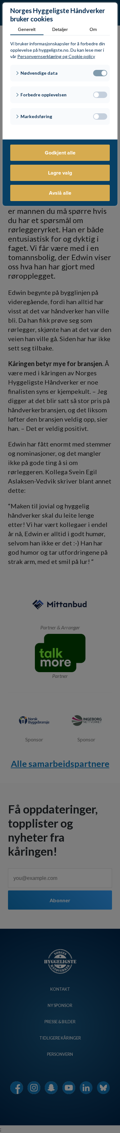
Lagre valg (60, 172)
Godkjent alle (60, 152)
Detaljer (60, 29)
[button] (60, 73)
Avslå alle (60, 193)
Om (93, 29)
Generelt (27, 29)
